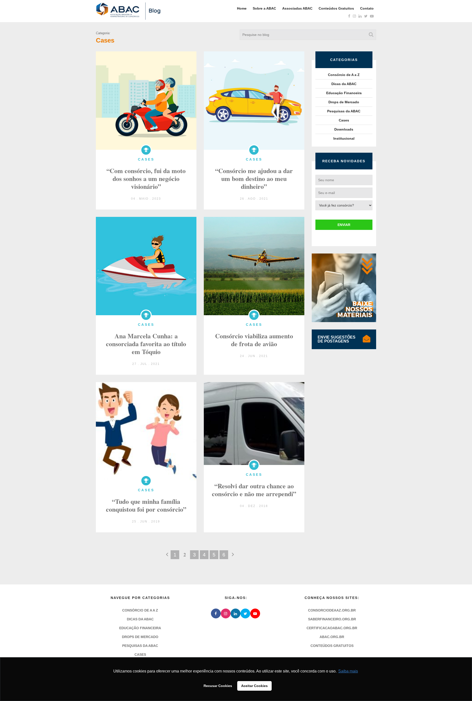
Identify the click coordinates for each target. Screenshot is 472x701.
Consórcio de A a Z (344, 75)
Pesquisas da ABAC (343, 111)
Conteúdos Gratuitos (336, 8)
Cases (344, 120)
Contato (367, 8)
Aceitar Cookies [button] (254, 686)
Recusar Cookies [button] (218, 686)
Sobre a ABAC (264, 8)
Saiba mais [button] (348, 671)
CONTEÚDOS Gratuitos (332, 646)
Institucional (343, 138)
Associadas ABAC (297, 8)
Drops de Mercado (343, 102)
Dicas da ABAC (343, 84)
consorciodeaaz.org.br (332, 610)
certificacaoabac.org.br (332, 628)
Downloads (343, 129)
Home (242, 8)
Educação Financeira (344, 93)
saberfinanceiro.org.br (332, 619)
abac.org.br (332, 637)
